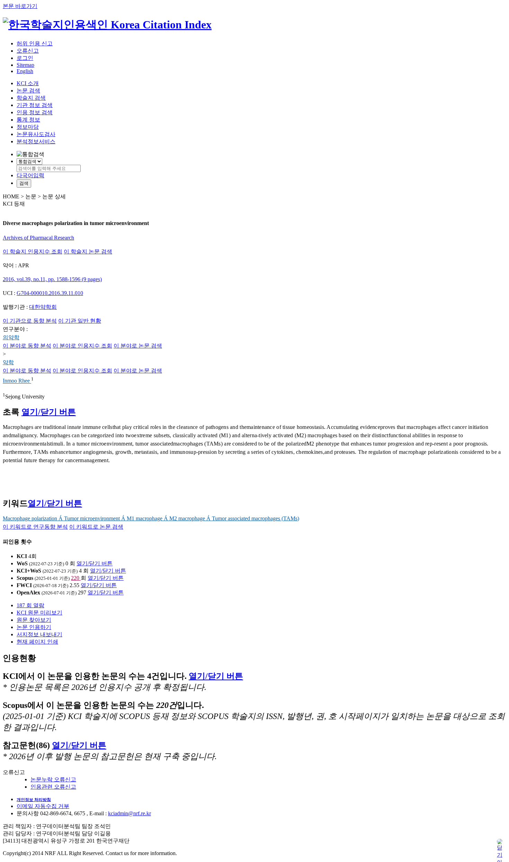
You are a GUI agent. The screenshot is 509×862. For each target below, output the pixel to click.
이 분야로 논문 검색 (138, 346)
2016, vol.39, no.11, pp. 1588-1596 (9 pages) (52, 279)
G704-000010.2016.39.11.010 (50, 293)
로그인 (25, 58)
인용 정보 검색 (35, 112)
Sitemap (25, 65)
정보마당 (28, 127)
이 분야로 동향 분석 (27, 346)
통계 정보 (28, 120)
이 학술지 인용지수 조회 (32, 251)
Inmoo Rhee (17, 381)
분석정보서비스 (36, 141)
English (25, 71)
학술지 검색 (31, 98)
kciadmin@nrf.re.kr (129, 813)
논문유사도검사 (36, 134)
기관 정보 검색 (35, 105)
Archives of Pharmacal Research (38, 238)
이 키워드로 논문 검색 (96, 527)
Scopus (25, 578)
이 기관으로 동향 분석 (30, 321)
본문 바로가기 (20, 6)
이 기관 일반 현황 (79, 321)
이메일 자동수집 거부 (43, 806)
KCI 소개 (28, 83)
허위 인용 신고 (35, 43)
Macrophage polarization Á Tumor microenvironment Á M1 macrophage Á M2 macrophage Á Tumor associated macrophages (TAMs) (151, 518)
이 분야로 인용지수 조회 (82, 346)
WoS (22, 563)
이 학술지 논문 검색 (88, 251)
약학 (8, 362)
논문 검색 (28, 90)
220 (76, 578)
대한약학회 (43, 307)
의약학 (11, 337)
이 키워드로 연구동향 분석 (35, 527)
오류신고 (28, 51)
